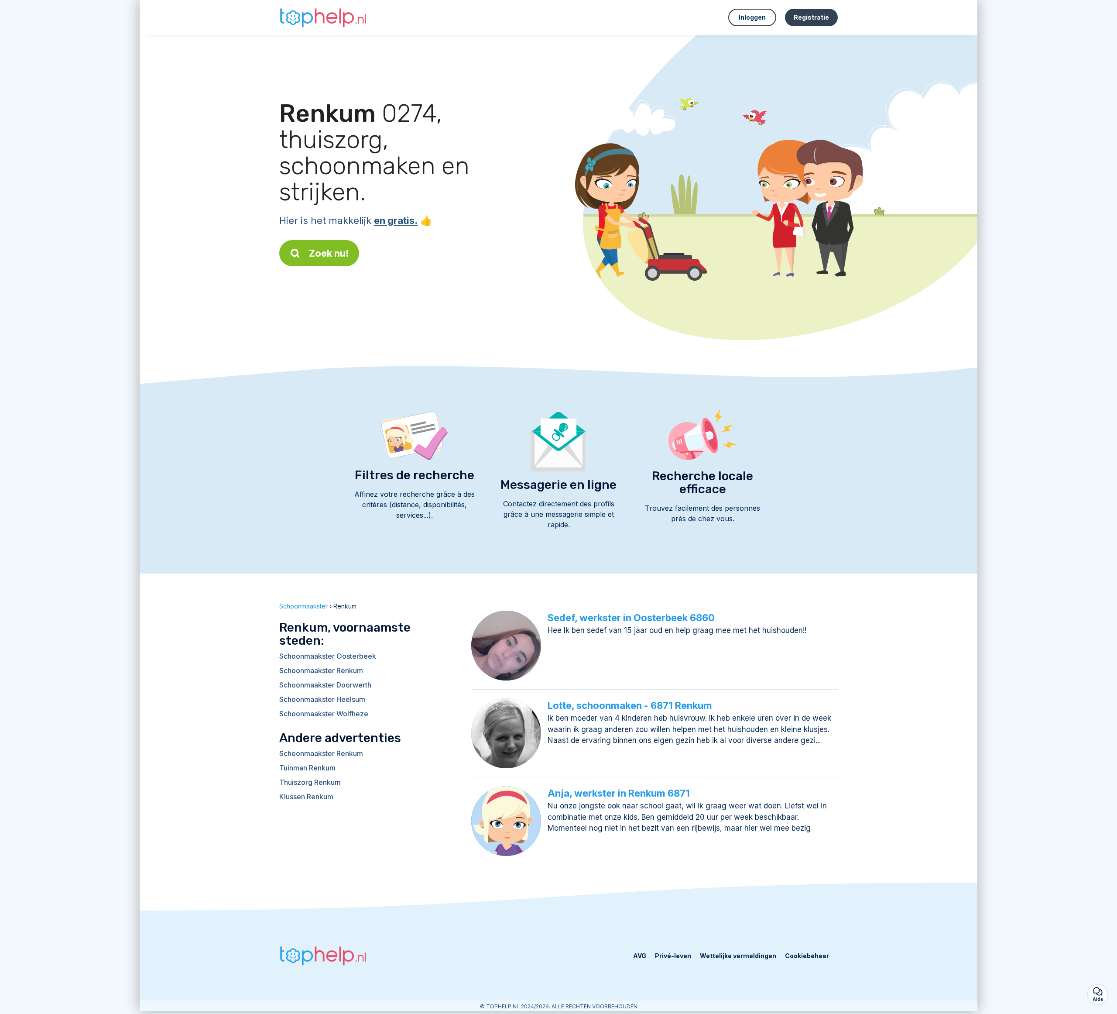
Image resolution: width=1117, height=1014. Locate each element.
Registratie (811, 17)
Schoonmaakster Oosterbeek (327, 656)
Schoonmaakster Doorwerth (325, 685)
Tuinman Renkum (307, 767)
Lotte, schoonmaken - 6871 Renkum (630, 705)
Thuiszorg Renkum (310, 782)
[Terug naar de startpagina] (323, 17)
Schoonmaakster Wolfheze (323, 713)
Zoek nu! (329, 253)
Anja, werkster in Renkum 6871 (619, 793)
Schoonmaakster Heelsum (322, 699)
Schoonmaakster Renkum (321, 670)
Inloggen (752, 17)
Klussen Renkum (306, 796)
